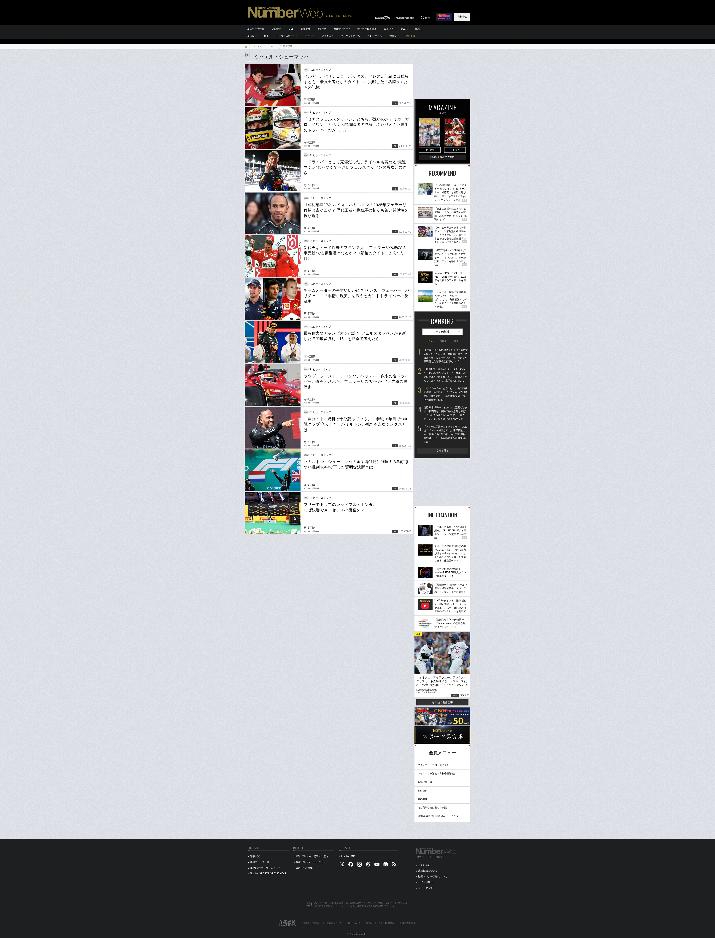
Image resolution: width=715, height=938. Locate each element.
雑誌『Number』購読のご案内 (312, 856)
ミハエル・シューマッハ (265, 46)
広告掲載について (428, 870)
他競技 (393, 35)
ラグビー (309, 35)
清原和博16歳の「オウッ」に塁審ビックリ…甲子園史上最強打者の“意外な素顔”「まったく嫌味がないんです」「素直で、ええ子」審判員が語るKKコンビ (445, 413)
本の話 (369, 923)
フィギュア (328, 35)
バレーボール (375, 35)
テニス (404, 28)
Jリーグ (322, 28)
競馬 (417, 28)
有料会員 (462, 16)
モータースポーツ (285, 35)
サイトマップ (425, 888)
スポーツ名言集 (304, 868)
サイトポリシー (426, 882)
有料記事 (411, 35)
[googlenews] (386, 865)
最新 (430, 341)
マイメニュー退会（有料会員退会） (437, 773)
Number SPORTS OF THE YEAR (268, 873)
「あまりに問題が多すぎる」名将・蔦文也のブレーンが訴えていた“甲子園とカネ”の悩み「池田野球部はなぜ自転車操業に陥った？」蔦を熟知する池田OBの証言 (445, 434)
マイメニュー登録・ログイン (433, 765)
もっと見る (442, 450)
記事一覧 (255, 856)
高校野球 (305, 28)
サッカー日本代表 (367, 28)
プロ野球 (276, 28)
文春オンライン (334, 923)
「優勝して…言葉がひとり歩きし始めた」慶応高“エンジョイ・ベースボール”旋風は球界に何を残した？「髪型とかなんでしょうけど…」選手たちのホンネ (445, 375)
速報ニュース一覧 (259, 862)
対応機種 (422, 799)
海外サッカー (340, 28)
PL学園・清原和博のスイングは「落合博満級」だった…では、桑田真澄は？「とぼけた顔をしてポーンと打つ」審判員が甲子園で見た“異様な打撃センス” (446, 356)
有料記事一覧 (425, 782)
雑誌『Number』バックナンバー (313, 862)
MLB (290, 28)
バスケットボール (350, 35)
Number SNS (348, 856)
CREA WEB (354, 923)
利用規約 (422, 790)
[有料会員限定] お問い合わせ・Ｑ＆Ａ (438, 816)
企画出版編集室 (386, 923)
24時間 (443, 341)
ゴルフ (387, 28)
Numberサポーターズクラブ (265, 868)
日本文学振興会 (408, 923)
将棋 (266, 35)
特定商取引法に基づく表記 (432, 807)
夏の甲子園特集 (255, 28)
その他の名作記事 (442, 702)
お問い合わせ (425, 865)
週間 (456, 341)
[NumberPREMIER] (444, 17)
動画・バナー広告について (432, 876)
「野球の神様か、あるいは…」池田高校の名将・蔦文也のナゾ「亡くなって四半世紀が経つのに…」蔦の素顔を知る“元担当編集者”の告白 (445, 394)
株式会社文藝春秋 (312, 923)
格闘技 (251, 35)
